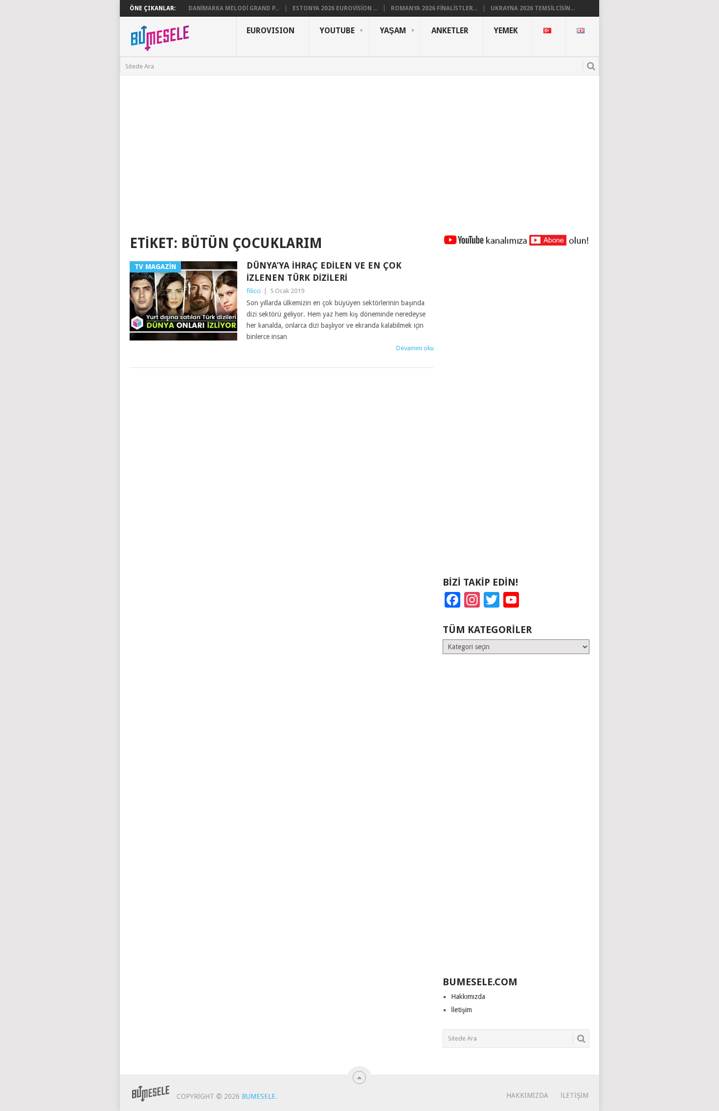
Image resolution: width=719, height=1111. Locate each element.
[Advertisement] (359, 148)
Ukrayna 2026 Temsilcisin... (533, 8)
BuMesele (258, 1096)
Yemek (506, 30)
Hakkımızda (468, 996)
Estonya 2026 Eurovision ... (335, 8)
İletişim (461, 1010)
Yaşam (393, 30)
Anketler (450, 30)
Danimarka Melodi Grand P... (233, 8)
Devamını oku (415, 348)
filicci (254, 291)
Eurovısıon (270, 30)
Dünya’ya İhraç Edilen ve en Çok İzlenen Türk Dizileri (324, 271)
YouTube (337, 30)
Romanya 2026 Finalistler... (434, 8)
